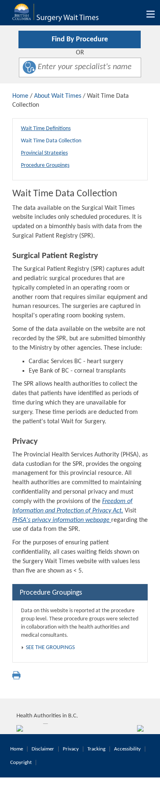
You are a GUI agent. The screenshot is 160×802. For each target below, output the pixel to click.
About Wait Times (57, 96)
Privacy (71, 749)
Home (20, 96)
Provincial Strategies (44, 153)
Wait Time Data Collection (51, 141)
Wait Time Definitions (46, 129)
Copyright (21, 762)
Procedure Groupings (45, 165)
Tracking (96, 749)
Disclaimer (43, 749)
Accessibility (127, 749)
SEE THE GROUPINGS (50, 648)
